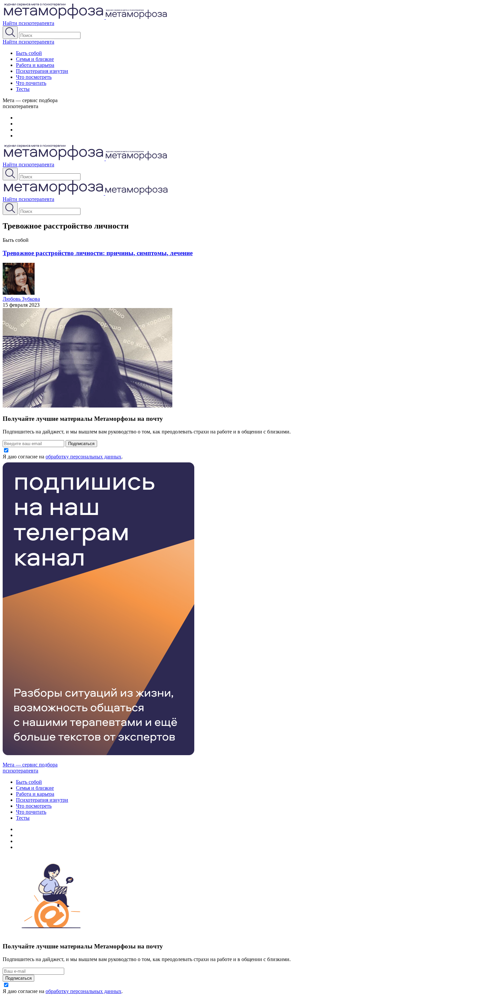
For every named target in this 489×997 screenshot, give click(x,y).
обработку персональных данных (83, 456)
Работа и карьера (35, 65)
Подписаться (81, 443)
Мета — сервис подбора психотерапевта (30, 767)
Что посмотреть (34, 77)
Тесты (23, 89)
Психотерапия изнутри (42, 71)
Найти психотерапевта (28, 23)
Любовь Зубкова (21, 299)
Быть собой (29, 53)
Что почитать (31, 83)
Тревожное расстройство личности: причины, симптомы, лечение (98, 252)
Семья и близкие (35, 59)
